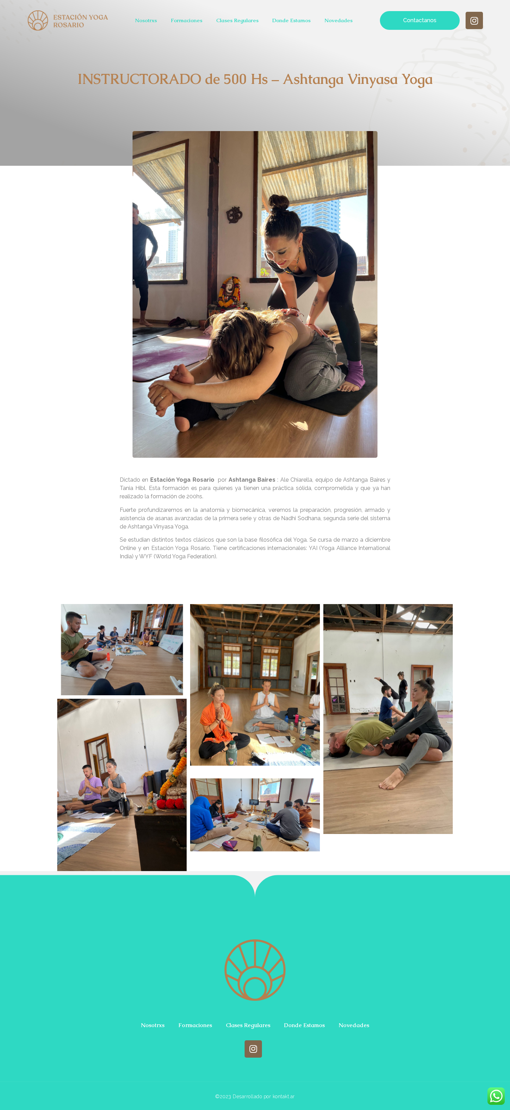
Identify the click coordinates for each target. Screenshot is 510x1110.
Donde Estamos (291, 20)
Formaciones (186, 20)
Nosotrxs (146, 20)
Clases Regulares (237, 20)
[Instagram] (474, 20)
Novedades (338, 20)
